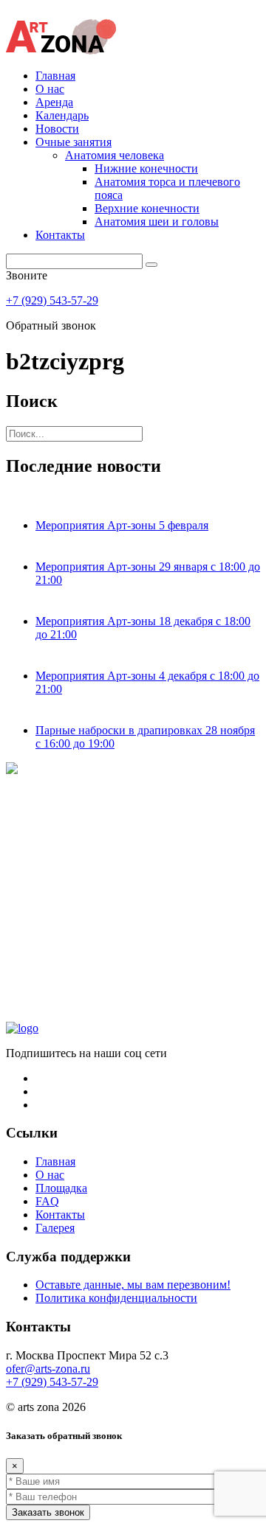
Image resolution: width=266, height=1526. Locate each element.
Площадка (61, 1188)
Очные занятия (73, 142)
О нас (49, 89)
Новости (57, 128)
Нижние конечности (146, 168)
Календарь (62, 115)
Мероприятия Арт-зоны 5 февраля (121, 525)
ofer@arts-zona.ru (48, 1368)
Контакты (60, 235)
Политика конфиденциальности (116, 1298)
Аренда (54, 102)
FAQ (47, 1201)
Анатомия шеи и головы (157, 221)
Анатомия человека (114, 155)
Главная (55, 75)
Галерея (55, 1228)
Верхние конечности (147, 208)
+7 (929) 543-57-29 (52, 300)
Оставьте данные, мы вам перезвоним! (133, 1284)
